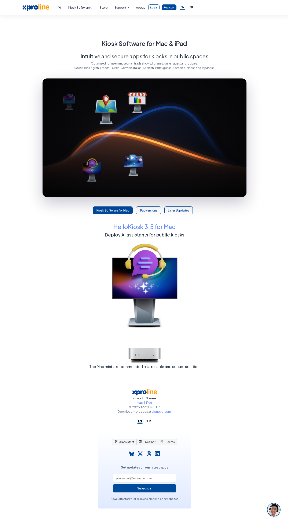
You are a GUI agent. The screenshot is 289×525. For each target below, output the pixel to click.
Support (120, 7)
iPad (149, 402)
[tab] (124, 442)
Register (169, 7)
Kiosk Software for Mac (112, 210)
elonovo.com (161, 411)
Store (104, 7)
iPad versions (148, 210)
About (140, 7)
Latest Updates (178, 210)
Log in (154, 7)
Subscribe (144, 488)
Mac (140, 402)
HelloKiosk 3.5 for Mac (144, 226)
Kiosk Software (79, 7)
